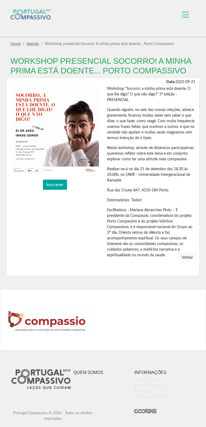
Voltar (187, 257)
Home (15, 44)
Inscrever (55, 185)
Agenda (33, 44)
